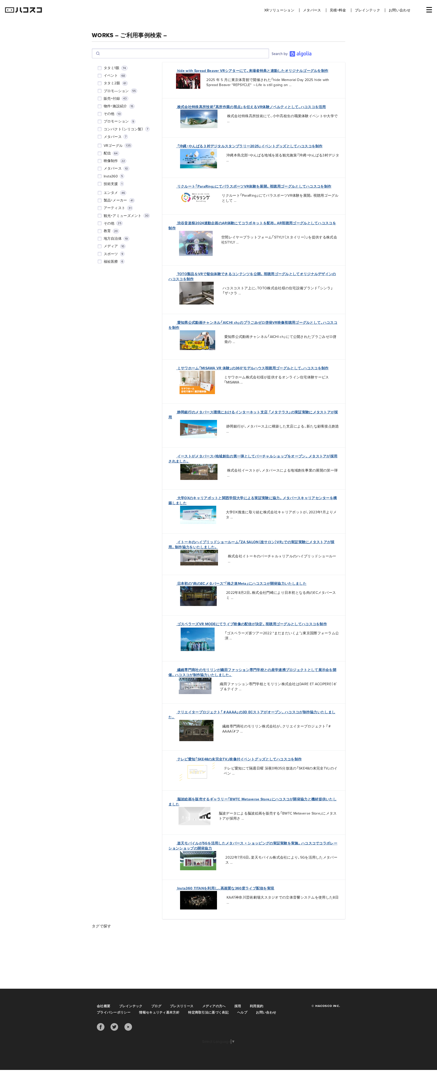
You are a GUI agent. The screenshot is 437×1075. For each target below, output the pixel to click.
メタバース (312, 10)
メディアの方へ (214, 1006)
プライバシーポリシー (113, 1012)
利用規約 (256, 1006)
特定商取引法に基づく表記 (208, 1012)
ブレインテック (367, 10)
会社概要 (103, 1006)
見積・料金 (338, 10)
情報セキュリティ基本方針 (159, 1012)
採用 (237, 1006)
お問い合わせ (399, 10)
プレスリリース (181, 1006)
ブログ (156, 1006)
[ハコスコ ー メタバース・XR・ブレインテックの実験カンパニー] (23, 10)
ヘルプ (242, 1012)
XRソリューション (279, 10)
